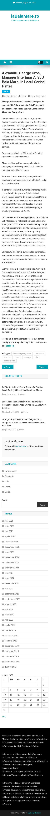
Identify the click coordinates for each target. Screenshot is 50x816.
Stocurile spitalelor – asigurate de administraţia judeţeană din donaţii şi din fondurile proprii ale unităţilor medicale (43, 367)
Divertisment (10, 471)
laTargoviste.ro (39, 797)
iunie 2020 (9, 615)
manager (27, 357)
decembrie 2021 (12, 583)
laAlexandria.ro (31, 786)
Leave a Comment (38, 96)
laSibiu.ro (6, 797)
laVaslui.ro (7, 786)
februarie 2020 (11, 635)
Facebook (9, 346)
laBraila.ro (19, 793)
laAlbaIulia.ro (18, 786)
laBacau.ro (16, 790)
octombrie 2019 (12, 656)
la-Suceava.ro (8, 743)
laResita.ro (28, 793)
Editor (23, 96)
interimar (7, 357)
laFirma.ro (30, 739)
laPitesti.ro (18, 772)
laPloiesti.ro (7, 761)
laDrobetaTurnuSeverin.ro (32, 775)
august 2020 (10, 604)
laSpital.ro (26, 736)
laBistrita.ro (40, 790)
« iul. (4, 716)
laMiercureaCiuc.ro (10, 768)
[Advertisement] (25, 44)
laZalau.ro (6, 804)
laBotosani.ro (8, 793)
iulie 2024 (9, 573)
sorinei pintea (9, 361)
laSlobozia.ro (27, 797)
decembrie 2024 (12, 557)
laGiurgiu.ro (28, 764)
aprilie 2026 (10, 536)
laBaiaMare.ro (25, 16)
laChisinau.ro (38, 743)
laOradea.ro (7, 772)
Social (6, 91)
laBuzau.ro (32, 761)
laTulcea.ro (35, 800)
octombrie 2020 (12, 594)
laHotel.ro (36, 736)
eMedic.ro (6, 736)
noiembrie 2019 (12, 651)
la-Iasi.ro (16, 783)
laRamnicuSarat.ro (32, 772)
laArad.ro (6, 790)
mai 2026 (9, 531)
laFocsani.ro (16, 764)
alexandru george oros (22, 354)
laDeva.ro (7, 764)
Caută (4, 500)
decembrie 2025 (12, 547)
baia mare (39, 354)
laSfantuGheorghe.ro (31, 783)
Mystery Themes (34, 813)
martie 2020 (10, 630)
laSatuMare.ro (40, 793)
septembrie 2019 (12, 662)
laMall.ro (14, 739)
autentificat (21, 446)
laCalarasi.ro (42, 761)
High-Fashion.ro (24, 746)
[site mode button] (40, 62)
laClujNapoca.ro (35, 754)
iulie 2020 (9, 609)
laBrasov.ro (7, 783)
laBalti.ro (35, 746)
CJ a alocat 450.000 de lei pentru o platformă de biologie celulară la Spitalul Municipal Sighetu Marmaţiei (9, 367)
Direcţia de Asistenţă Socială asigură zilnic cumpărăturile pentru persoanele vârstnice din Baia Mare (23, 422)
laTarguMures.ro (22, 800)
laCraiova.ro (21, 757)
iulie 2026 (9, 521)
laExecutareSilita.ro (23, 743)
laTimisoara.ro (19, 761)
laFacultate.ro (42, 739)
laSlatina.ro (16, 797)
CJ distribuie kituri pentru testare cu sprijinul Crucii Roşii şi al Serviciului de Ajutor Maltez (22, 388)
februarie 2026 (11, 542)
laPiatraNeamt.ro (9, 746)
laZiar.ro (22, 739)
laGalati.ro (32, 757)
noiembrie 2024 (12, 562)
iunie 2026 (9, 526)
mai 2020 (9, 620)
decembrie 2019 (12, 646)
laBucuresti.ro (21, 754)
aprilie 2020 (10, 625)
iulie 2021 (9, 589)
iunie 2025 (9, 552)
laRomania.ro (8, 754)
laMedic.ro (16, 736)
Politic (7, 486)
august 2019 (10, 667)
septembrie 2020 (12, 599)
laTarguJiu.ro (8, 800)
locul (17, 357)
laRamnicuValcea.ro (11, 775)
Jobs (7, 481)
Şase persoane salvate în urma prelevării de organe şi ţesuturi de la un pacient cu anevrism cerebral (24, 405)
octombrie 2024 (12, 568)
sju (36, 357)
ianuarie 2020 (11, 641)
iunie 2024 (9, 578)
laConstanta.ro (8, 757)
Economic (9, 476)
